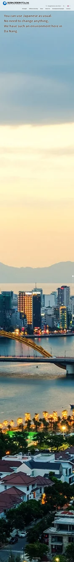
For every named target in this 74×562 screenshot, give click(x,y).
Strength (24, 8)
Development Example (58, 8)
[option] (37, 281)
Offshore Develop (33, 8)
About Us (47, 8)
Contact (68, 8)
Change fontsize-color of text (54, 6)
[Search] (64, 6)
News (41, 8)
